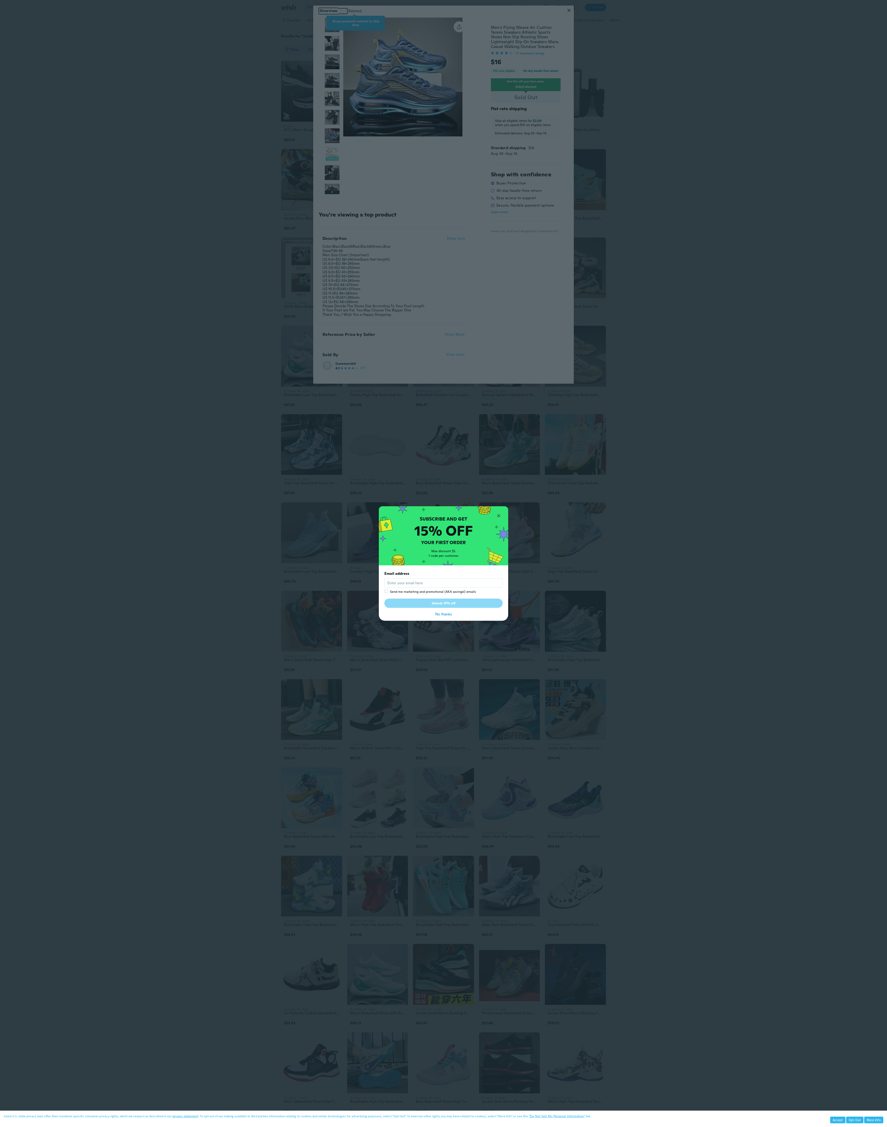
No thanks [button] (443, 614)
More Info (874, 1120)
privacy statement (185, 1116)
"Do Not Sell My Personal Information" (557, 1116)
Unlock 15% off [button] (444, 603)
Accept (838, 1120)
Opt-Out (855, 1120)
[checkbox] (386, 591)
